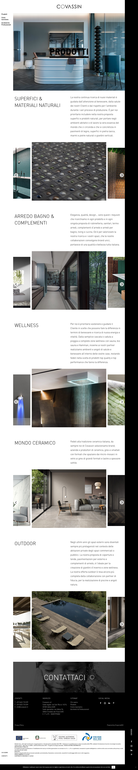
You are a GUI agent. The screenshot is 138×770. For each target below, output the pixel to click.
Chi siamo (5, 752)
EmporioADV (119, 725)
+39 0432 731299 (22, 702)
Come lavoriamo (5, 18)
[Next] (122, 175)
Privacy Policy (19, 725)
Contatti (4, 756)
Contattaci (65, 677)
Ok (113, 767)
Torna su (69, 748)
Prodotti (4, 14)
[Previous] (16, 175)
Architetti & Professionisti (6, 24)
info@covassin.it (22, 707)
